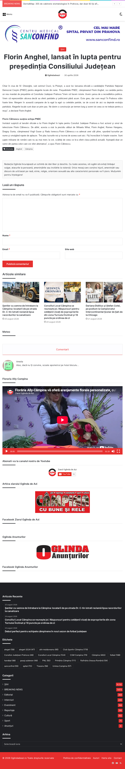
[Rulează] (6, 451)
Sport (7, 720)
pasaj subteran (29, 660)
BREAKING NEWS (13, 689)
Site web (69, 249)
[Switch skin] (121, 15)
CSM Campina (78, 655)
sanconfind (11, 666)
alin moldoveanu (48, 649)
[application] (62, 420)
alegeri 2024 (27, 649)
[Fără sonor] (113, 451)
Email (6, 249)
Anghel (19, 149)
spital (27, 666)
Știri (62, 49)
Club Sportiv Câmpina (75, 649)
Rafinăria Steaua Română (94, 660)
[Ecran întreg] (118, 451)
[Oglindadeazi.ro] (62, 14)
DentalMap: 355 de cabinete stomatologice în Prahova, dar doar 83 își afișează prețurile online (71, 3)
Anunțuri (8, 726)
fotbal (115, 655)
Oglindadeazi (53, 75)
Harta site (106, 758)
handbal (10, 660)
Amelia (19, 361)
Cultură (8, 715)
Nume (6, 235)
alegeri (9, 649)
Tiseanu (42, 666)
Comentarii (62, 349)
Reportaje (9, 710)
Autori (96, 758)
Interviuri (9, 700)
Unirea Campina (62, 666)
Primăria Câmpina (65, 660)
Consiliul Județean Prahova (19, 655)
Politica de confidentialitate (77, 758)
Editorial (8, 694)
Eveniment (9, 705)
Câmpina (29, 149)
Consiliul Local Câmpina (51, 655)
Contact (118, 758)
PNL (46, 660)
